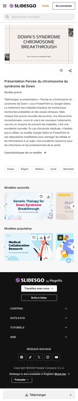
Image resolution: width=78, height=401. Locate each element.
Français (20, 379)
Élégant (24, 169)
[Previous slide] (4, 206)
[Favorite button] (61, 70)
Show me (60, 373)
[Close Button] (69, 374)
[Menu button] (5, 6)
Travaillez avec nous (37, 288)
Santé (53, 169)
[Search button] (7, 16)
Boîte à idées (39, 297)
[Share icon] (70, 70)
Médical (39, 169)
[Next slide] (73, 206)
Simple (10, 169)
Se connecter (64, 5)
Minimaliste (69, 169)
